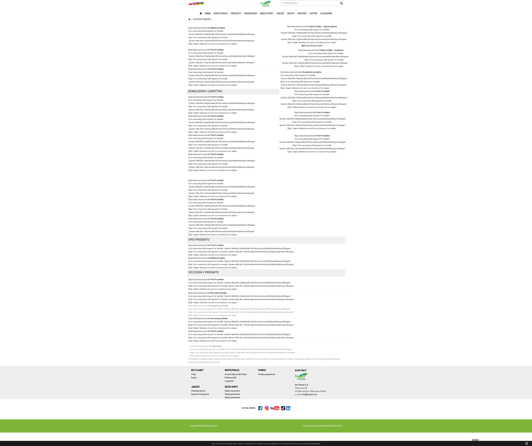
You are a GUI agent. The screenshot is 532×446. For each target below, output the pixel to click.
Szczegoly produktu (202, 19)
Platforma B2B (230, 377)
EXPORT (314, 13)
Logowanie (229, 381)
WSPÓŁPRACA (221, 13)
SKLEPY (291, 13)
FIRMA (208, 13)
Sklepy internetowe (232, 397)
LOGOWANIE (326, 13)
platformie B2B (325, 426)
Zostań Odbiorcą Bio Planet (236, 374)
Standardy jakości (198, 391)
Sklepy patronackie (232, 394)
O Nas (193, 374)
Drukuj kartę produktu (313, 46)
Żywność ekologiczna (200, 394)
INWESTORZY (266, 13)
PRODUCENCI (250, 13)
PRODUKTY (236, 13)
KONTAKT (302, 13)
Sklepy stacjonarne (232, 391)
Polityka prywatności (266, 374)
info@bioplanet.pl (309, 394)
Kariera (194, 377)
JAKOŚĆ (280, 13)
